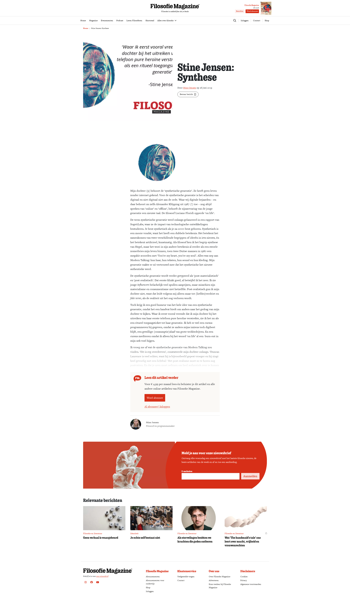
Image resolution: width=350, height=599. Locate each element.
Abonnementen (153, 576)
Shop (267, 20)
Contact (256, 20)
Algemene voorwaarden (250, 584)
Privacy (243, 580)
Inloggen (150, 591)
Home (85, 28)
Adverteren (214, 580)
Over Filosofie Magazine (219, 576)
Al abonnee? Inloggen (157, 406)
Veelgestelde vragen (185, 576)
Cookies (243, 576)
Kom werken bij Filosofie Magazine (220, 586)
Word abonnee (252, 11)
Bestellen (239, 11)
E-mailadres (187, 471)
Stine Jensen (189, 87)
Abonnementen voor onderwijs (155, 582)
